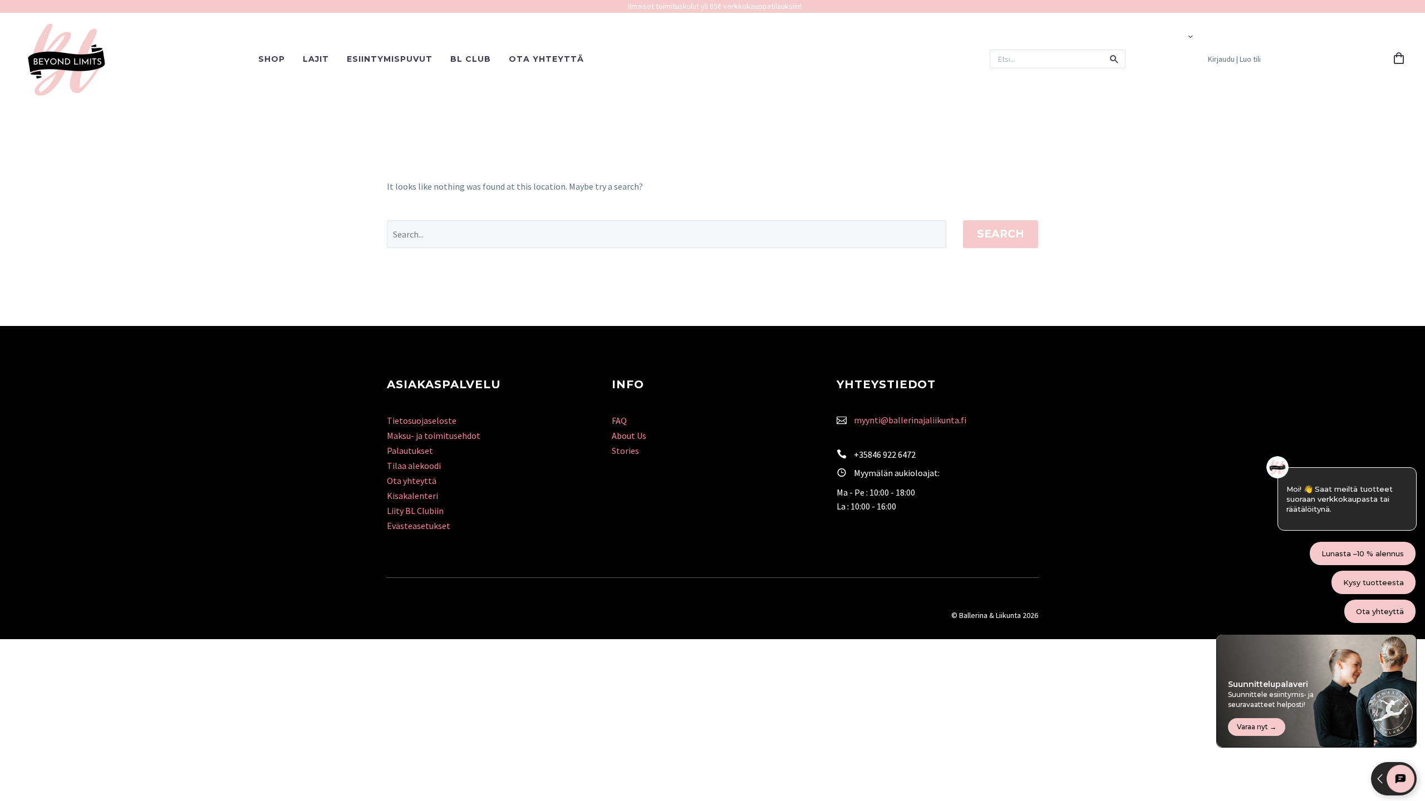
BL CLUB (470, 59)
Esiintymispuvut (390, 59)
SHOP (271, 59)
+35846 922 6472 (885, 454)
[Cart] (1399, 59)
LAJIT (316, 59)
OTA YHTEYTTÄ (546, 59)
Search (1000, 234)
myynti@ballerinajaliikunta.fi (910, 420)
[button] (1114, 59)
